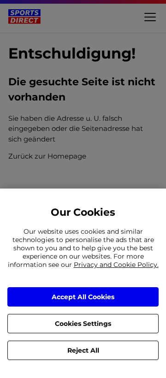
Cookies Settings (83, 323)
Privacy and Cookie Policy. (116, 264)
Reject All (83, 350)
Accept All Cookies (83, 297)
